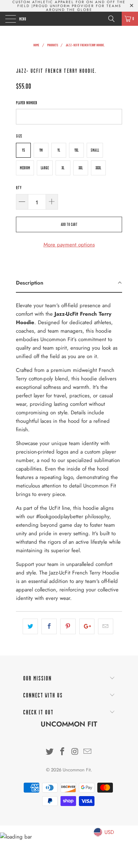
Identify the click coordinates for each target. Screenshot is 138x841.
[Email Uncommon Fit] (87, 752)
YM (41, 150)
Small (95, 150)
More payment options (69, 245)
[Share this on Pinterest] (67, 626)
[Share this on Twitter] (30, 626)
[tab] (69, 283)
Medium (25, 167)
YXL (76, 150)
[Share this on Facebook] (49, 626)
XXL (81, 167)
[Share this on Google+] (86, 626)
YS (23, 150)
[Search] (114, 19)
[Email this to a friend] (105, 626)
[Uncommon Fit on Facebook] (62, 752)
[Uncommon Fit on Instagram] (75, 752)
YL (58, 150)
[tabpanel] (69, 449)
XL (63, 167)
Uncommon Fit (69, 18)
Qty (18, 187)
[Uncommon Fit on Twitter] (50, 752)
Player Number (26, 102)
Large (45, 167)
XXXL (98, 167)
